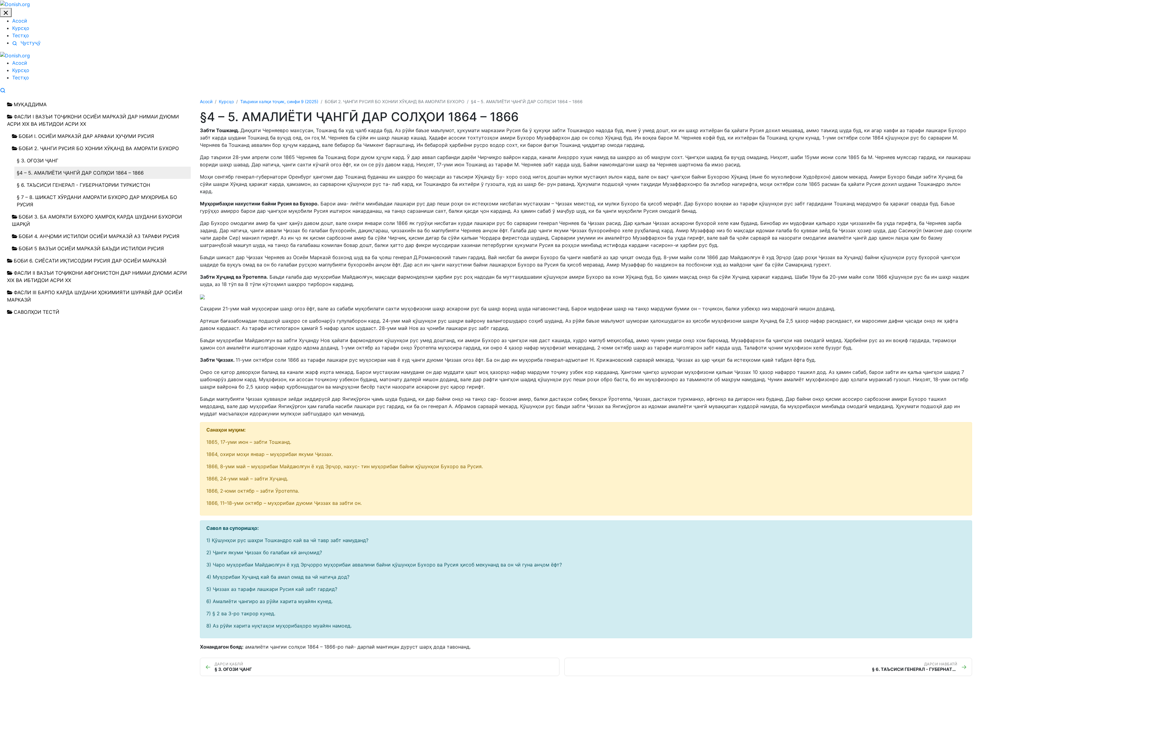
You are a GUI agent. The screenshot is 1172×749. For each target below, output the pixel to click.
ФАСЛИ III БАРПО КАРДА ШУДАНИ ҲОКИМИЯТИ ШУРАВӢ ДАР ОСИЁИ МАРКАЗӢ (94, 296)
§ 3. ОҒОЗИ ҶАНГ (37, 160)
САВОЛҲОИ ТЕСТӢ (36, 312)
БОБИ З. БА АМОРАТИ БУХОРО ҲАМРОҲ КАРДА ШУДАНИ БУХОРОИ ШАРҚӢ (97, 220)
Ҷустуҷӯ (30, 43)
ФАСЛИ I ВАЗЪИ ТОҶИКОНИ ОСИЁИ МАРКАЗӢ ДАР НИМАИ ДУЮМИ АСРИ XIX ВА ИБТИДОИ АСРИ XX (93, 120)
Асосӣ (19, 21)
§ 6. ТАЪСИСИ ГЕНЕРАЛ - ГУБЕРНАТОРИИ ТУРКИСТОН (83, 185)
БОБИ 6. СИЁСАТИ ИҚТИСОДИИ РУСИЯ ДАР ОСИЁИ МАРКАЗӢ (90, 261)
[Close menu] (6, 12)
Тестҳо (20, 35)
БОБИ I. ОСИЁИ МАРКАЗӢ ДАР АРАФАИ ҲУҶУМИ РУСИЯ (86, 136)
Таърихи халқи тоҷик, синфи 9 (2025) (279, 101)
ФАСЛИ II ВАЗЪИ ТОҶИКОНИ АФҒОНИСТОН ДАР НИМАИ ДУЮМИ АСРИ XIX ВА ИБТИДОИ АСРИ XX (97, 276)
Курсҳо (20, 28)
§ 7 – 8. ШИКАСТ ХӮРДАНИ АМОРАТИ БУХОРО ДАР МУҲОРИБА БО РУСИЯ (97, 201)
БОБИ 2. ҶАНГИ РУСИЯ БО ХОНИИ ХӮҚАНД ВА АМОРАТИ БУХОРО (99, 148)
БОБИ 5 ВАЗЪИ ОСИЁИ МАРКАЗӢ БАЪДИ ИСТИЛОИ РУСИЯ (91, 248)
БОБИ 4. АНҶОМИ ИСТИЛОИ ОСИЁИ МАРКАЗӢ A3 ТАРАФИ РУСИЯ (99, 236)
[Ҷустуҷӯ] (2, 90)
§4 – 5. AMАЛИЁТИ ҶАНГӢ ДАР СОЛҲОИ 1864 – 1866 (80, 173)
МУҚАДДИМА (30, 104)
